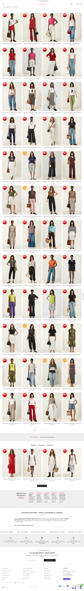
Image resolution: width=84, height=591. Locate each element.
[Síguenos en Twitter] (5, 582)
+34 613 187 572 (70, 575)
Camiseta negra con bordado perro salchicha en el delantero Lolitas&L (72, 147)
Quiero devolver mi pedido (6, 570)
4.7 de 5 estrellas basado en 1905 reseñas (47, 437)
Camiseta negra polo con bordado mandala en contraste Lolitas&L (12, 354)
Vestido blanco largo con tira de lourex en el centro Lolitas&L (52, 479)
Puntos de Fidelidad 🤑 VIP (27, 568)
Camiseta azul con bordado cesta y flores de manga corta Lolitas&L (12, 181)
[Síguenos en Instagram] (7, 582)
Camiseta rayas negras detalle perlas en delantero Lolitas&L (52, 423)
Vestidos (33, 445)
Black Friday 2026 (26, 575)
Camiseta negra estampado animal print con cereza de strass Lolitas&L (32, 250)
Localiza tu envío (5, 568)
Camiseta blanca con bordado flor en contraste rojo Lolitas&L (12, 43)
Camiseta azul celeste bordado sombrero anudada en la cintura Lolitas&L (52, 250)
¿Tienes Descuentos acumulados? (58, 532)
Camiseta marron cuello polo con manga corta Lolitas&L (72, 181)
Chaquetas (41, 445)
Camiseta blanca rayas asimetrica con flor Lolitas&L (32, 388)
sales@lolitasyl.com (68, 574)
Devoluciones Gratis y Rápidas (7, 532)
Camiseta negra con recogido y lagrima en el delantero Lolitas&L (72, 319)
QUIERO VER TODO (42, 485)
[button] (27, 496)
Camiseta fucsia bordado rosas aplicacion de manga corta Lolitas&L (52, 43)
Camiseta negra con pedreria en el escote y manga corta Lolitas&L (52, 354)
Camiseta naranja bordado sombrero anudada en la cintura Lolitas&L (52, 285)
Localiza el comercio (54, 541)
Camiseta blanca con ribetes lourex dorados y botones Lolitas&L (72, 78)
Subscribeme (49, 560)
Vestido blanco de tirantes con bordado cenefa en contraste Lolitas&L (72, 479)
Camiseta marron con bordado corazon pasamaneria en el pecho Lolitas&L (72, 216)
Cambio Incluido (42, 540)
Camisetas (50, 445)
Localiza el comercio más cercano (39, 532)
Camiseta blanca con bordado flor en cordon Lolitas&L (72, 423)
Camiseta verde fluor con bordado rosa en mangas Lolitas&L (12, 319)
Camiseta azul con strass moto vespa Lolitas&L (32, 181)
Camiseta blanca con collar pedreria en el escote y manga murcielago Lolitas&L (32, 147)
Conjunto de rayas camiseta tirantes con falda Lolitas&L (72, 388)
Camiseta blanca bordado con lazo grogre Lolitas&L (72, 112)
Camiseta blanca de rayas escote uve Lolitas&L (32, 285)
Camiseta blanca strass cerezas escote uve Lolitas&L (12, 147)
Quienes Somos (5, 577)
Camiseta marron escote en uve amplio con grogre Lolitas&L (52, 216)
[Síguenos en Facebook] (2, 582)
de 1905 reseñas (21, 498)
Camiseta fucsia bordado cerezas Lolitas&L (32, 78)
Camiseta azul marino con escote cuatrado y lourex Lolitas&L (52, 181)
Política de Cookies (47, 573)
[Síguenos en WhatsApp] (23, 582)
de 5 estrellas (44, 550)
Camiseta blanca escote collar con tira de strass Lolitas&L (52, 147)
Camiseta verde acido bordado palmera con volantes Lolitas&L (12, 388)
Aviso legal (46, 568)
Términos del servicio (48, 570)
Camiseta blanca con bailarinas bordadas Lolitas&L (32, 112)
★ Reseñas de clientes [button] (83, 296)
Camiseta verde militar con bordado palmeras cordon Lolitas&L (72, 354)
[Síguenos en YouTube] (15, 582)
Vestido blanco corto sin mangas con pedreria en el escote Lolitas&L (32, 479)
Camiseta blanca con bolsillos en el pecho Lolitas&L (52, 112)
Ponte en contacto (5, 573)
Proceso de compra (26, 570)
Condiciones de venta (6, 575)
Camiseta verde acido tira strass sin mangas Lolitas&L (52, 319)
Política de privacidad (48, 575)
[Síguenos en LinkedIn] (20, 582)
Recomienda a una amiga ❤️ (28, 571)
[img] (21, 497)
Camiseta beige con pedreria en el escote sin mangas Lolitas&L (12, 250)
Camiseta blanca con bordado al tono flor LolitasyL (32, 423)
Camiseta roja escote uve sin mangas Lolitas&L (32, 43)
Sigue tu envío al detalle (23, 532)
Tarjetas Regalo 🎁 (26, 573)
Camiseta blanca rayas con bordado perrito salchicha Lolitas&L (72, 250)
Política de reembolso (48, 577)
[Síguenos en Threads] (10, 582)
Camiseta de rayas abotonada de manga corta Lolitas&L (12, 285)
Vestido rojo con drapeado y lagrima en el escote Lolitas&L (12, 479)
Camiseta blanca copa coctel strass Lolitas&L (72, 43)
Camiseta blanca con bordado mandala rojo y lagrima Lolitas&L (12, 112)
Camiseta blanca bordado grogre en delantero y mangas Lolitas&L (12, 423)
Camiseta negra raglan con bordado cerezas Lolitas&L (32, 319)
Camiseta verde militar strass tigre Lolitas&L (12, 216)
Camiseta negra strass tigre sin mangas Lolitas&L (32, 354)
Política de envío (47, 571)
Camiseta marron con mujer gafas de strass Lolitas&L (32, 216)
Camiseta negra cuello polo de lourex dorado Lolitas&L (72, 285)
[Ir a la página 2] (49, 429)
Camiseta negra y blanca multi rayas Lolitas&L (52, 388)
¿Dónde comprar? (26, 577)
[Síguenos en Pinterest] (12, 582)
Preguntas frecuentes (6, 571)
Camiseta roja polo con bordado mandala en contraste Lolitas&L (12, 78)
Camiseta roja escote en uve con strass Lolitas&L (52, 78)
